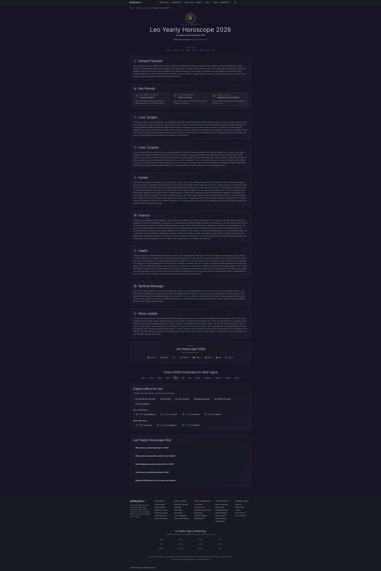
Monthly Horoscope (224, 399)
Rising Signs (178, 513)
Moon (208, 50)
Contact (237, 510)
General (168, 50)
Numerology (225, 2)
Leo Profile (166, 399)
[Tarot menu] (210, 2)
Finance (195, 50)
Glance (176, 50)
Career (188, 50)
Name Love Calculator (182, 518)
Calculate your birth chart (146, 399)
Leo (161, 544)
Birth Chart (189, 2)
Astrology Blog (220, 521)
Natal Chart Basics (221, 513)
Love (181, 50)
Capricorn (218, 378)
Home (132, 8)
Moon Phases (219, 507)
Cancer (168, 378)
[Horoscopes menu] (169, 2)
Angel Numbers (199, 518)
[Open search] (235, 2)
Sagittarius (207, 378)
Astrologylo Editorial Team (198, 39)
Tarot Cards (198, 504)
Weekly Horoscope (203, 399)
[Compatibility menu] (182, 2)
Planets (199, 2)
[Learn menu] (218, 2)
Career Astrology (221, 518)
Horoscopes (163, 2)
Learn (215, 2)
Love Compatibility (181, 515)
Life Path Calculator (200, 515)
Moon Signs (178, 510)
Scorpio (198, 378)
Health (202, 50)
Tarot (207, 2)
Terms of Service (241, 515)
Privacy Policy (239, 513)
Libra (189, 378)
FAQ (213, 50)
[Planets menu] (202, 2)
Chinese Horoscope (161, 518)
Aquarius (228, 378)
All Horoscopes (160, 504)
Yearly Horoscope (142, 8)
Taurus (151, 378)
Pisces (237, 378)
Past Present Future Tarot (202, 510)
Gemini (159, 378)
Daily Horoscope (183, 399)
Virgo (182, 378)
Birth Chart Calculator (181, 504)
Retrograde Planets (221, 510)
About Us (238, 504)
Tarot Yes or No (199, 507)
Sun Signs (178, 507)
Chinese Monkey (144, 404)
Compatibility (177, 2)
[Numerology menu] (230, 2)
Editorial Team (239, 507)
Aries (143, 378)
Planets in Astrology (221, 504)
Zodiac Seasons (220, 515)
